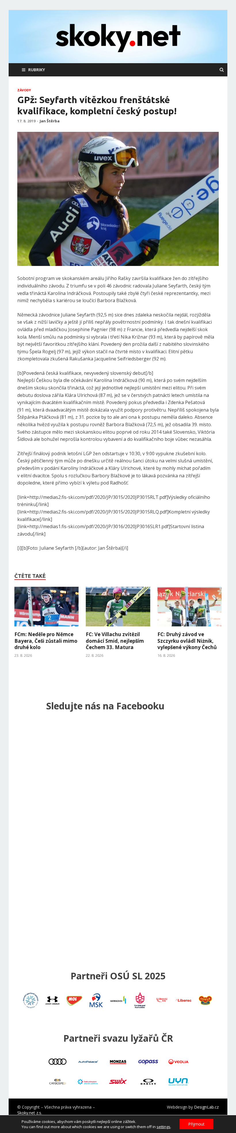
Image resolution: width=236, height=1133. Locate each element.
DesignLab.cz (206, 1107)
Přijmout (196, 1124)
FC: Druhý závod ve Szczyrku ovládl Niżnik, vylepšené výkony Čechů (187, 640)
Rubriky (36, 69)
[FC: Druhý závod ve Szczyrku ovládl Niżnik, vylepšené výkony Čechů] (189, 628)
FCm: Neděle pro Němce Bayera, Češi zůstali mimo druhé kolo (45, 640)
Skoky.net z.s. (29, 1112)
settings (163, 1126)
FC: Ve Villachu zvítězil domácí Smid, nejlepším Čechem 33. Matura (115, 640)
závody (24, 90)
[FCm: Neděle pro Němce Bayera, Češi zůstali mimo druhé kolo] (46, 628)
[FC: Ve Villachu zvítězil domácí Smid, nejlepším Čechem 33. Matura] (118, 628)
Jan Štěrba (50, 120)
